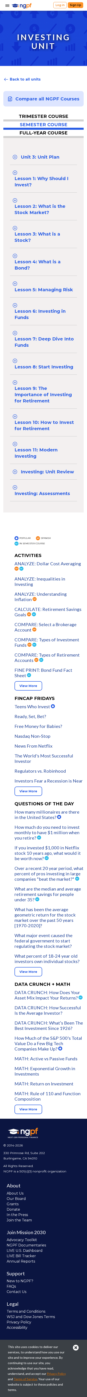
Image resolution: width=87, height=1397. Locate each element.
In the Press (17, 1215)
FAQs (11, 1286)
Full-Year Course (43, 133)
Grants (13, 1204)
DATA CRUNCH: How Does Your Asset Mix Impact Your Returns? (47, 995)
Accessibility (17, 1327)
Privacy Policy (19, 1322)
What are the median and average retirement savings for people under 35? (47, 894)
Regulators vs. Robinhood (40, 771)
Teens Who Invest (32, 706)
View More (28, 686)
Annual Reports (21, 1261)
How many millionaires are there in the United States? (46, 814)
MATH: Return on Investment (43, 1083)
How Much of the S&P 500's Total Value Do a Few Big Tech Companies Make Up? (48, 1043)
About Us (15, 1193)
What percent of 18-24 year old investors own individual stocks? (46, 958)
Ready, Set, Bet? (30, 716)
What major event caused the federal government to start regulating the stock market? (43, 941)
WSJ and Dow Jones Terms (31, 1317)
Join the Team (19, 1220)
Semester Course (43, 124)
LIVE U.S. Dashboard (25, 1250)
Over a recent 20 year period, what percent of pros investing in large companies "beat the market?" (48, 873)
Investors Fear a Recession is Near (48, 780)
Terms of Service (25, 1379)
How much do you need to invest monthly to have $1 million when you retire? (47, 832)
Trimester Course (43, 116)
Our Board (16, 1199)
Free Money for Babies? (38, 726)
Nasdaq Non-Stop (32, 736)
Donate (13, 1209)
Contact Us (16, 1292)
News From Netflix (33, 745)
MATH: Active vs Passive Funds (45, 1058)
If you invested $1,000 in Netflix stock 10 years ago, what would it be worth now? (47, 853)
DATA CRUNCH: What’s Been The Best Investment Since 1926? (48, 1025)
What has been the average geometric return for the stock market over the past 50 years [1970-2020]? (45, 917)
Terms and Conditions (26, 1311)
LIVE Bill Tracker (21, 1256)
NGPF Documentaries (26, 1245)
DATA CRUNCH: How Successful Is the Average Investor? (47, 1010)
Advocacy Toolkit (22, 1240)
